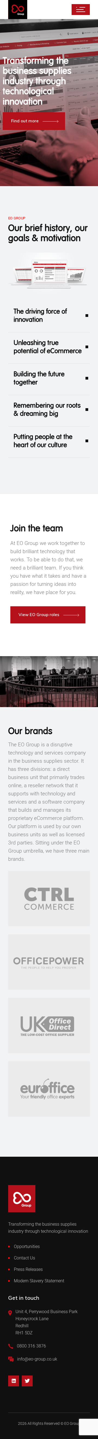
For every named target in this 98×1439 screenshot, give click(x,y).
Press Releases (28, 1269)
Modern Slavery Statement (39, 1280)
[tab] (49, 319)
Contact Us (24, 1258)
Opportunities (27, 1246)
